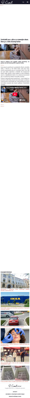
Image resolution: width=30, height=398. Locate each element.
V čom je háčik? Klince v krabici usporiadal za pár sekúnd (14, 381)
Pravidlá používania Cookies (15, 396)
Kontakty (15, 391)
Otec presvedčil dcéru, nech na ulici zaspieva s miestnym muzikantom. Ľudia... (15, 363)
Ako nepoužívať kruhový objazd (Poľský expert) (12, 326)
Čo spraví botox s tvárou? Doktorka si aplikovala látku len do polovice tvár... (15, 344)
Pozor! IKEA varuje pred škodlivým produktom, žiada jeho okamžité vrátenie (15, 308)
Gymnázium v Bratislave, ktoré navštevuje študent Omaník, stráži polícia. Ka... (15, 290)
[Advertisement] (15, 21)
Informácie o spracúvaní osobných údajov (15, 394)
